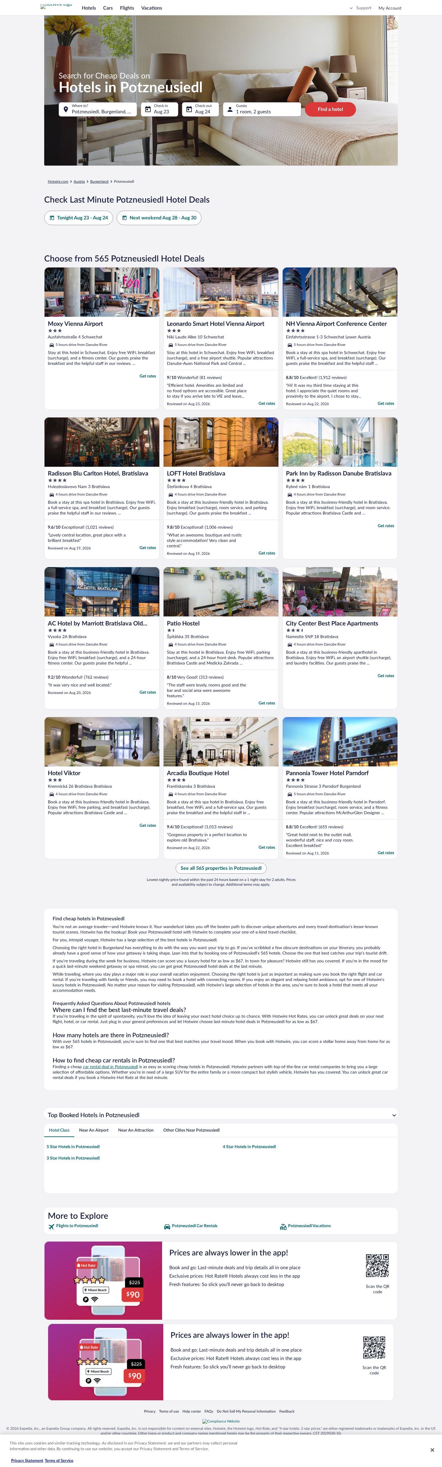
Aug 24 (202, 111)
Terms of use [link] (169, 1411)
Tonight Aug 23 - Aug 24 (82, 217)
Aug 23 (161, 111)
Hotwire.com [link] (58, 181)
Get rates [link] (148, 376)
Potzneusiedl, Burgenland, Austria (104, 111)
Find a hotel (330, 109)
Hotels (89, 8)
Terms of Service (59, 1461)
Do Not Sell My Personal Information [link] (246, 1411)
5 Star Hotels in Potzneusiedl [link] (73, 1147)
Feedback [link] (286, 1411)
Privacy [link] (149, 1411)
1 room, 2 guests (253, 111)
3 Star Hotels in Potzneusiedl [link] (73, 1158)
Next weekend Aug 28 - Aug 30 (163, 217)
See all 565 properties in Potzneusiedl (221, 868)
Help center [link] (192, 1411)
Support (363, 8)
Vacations (151, 8)
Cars (108, 8)
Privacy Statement (27, 1461)
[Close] (432, 1449)
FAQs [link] (208, 1411)
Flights (127, 8)
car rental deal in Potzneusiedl (110, 1067)
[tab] (59, 1130)
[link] (105, 1226)
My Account (390, 8)
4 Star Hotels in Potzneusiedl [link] (249, 1147)
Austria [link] (79, 181)
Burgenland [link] (99, 181)
